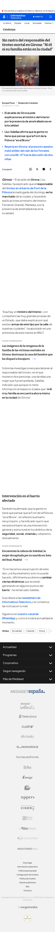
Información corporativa (27, 867)
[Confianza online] (27, 921)
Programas (10, 655)
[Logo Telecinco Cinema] (27, 808)
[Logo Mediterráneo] (27, 848)
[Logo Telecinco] (27, 716)
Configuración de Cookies (27, 875)
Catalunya (9, 29)
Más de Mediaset (13, 679)
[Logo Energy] (27, 777)
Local (26, 23)
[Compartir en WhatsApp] (30, 169)
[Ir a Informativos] (17, 16)
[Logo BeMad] (27, 787)
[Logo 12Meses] (27, 818)
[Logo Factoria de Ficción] (27, 757)
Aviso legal (27, 863)
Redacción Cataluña (28, 103)
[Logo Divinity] (27, 736)
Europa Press (8, 103)
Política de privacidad (27, 871)
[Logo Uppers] (27, 797)
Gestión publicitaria (27, 882)
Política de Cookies (28, 879)
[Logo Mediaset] (27, 693)
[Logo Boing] (28, 767)
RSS (27, 887)
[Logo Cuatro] (27, 726)
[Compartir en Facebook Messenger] (43, 169)
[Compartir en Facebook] (50, 169)
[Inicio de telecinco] (4, 16)
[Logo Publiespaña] (27, 838)
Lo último (7, 23)
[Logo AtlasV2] (27, 828)
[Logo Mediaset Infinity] (28, 706)
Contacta (27, 890)
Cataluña (30, 631)
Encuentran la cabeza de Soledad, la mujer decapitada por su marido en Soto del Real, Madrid (26, 555)
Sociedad (37, 23)
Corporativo (10, 663)
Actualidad (17, 631)
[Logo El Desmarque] (27, 747)
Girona (42, 631)
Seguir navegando (14, 671)
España (18, 23)
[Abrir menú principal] (50, 16)
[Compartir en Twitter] (37, 169)
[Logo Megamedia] (29, 907)
